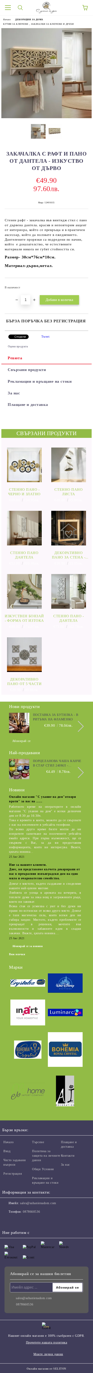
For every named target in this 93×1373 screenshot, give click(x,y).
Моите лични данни (48, 1354)
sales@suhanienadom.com (38, 1203)
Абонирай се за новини (27, 946)
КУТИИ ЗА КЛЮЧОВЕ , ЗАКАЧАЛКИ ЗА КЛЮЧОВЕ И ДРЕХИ (38, 24)
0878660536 (31, 1211)
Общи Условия (43, 1169)
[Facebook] (8, 1220)
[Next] (78, 726)
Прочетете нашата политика (46, 1342)
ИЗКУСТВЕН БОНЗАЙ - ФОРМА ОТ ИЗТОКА (24, 618)
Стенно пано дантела (24, 555)
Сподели (20, 336)
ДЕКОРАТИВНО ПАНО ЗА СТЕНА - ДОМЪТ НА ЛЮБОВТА (68, 555)
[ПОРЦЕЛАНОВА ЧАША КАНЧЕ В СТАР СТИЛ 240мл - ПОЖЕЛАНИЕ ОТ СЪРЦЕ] (19, 769)
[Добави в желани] (82, 285)
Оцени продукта (18, 346)
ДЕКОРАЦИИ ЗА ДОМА (29, 19)
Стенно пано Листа (68, 492)
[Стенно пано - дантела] (68, 591)
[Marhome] (27, 1092)
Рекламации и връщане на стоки (40, 381)
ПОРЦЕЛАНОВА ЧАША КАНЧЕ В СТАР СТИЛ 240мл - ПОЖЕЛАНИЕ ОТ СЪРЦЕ (57, 763)
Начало (7, 19)
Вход (6, 1151)
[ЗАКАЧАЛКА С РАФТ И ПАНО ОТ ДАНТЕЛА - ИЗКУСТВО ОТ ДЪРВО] (46, 117)
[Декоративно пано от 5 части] (24, 654)
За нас (14, 393)
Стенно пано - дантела (68, 618)
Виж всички (17, 954)
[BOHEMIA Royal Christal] (65, 1050)
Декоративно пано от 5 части (24, 681)
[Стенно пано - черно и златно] (24, 465)
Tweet (45, 336)
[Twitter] (18, 1220)
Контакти (67, 1155)
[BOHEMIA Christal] (27, 1050)
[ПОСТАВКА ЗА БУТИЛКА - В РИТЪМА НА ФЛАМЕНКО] (19, 723)
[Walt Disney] (65, 983)
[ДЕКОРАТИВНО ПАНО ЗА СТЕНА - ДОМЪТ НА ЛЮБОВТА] (68, 528)
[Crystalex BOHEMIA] (27, 983)
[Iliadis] (65, 1092)
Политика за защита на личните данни (46, 1155)
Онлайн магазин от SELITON (46, 1368)
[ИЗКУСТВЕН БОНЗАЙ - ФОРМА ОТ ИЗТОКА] (24, 591)
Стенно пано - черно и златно (24, 492)
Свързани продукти (27, 369)
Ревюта (15, 358)
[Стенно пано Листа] (68, 465)
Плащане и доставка (28, 404)
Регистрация (12, 1173)
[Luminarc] (65, 1013)
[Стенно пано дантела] (24, 528)
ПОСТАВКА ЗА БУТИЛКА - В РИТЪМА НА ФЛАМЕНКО (55, 717)
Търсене (38, 1142)
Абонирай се (21, 741)
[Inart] (27, 1013)
